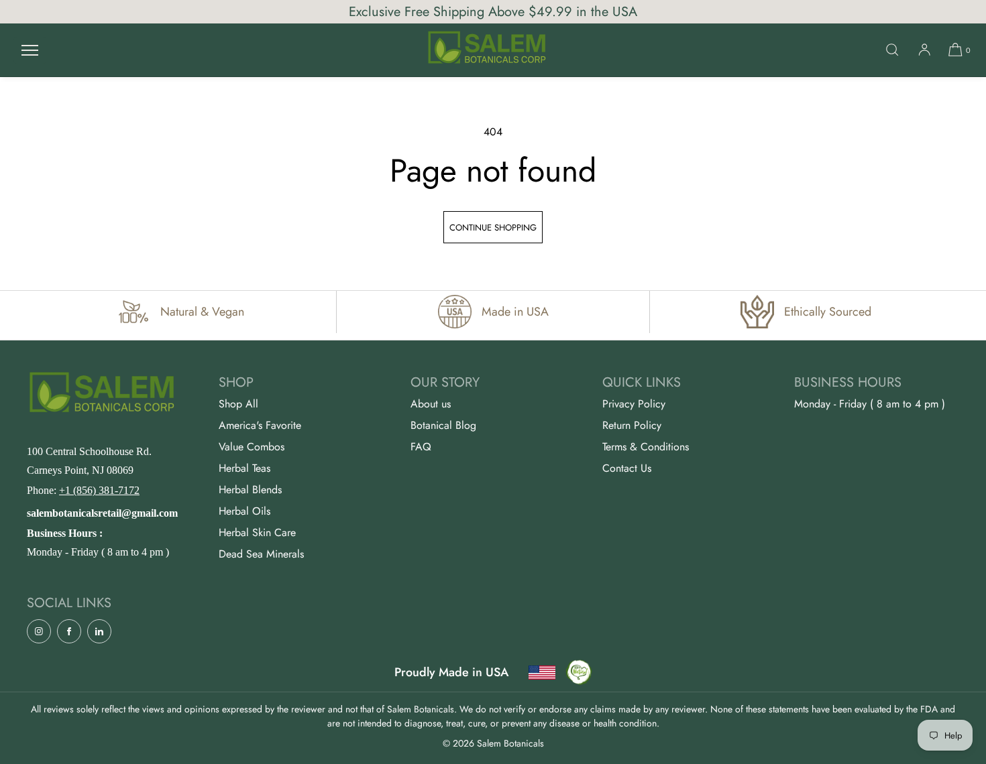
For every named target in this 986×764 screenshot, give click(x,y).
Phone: (83, 490)
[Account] (924, 49)
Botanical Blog (443, 425)
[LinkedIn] (99, 631)
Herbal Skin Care (257, 532)
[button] (892, 49)
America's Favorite (260, 425)
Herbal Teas (244, 468)
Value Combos (251, 446)
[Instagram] (39, 631)
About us (430, 403)
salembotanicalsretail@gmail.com (102, 513)
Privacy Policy (633, 403)
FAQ (420, 446)
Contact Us (626, 468)
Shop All (238, 403)
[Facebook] (69, 631)
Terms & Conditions (645, 446)
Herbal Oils (244, 511)
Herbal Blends (250, 489)
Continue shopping (493, 227)
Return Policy (631, 425)
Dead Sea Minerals (261, 554)
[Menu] (29, 49)
